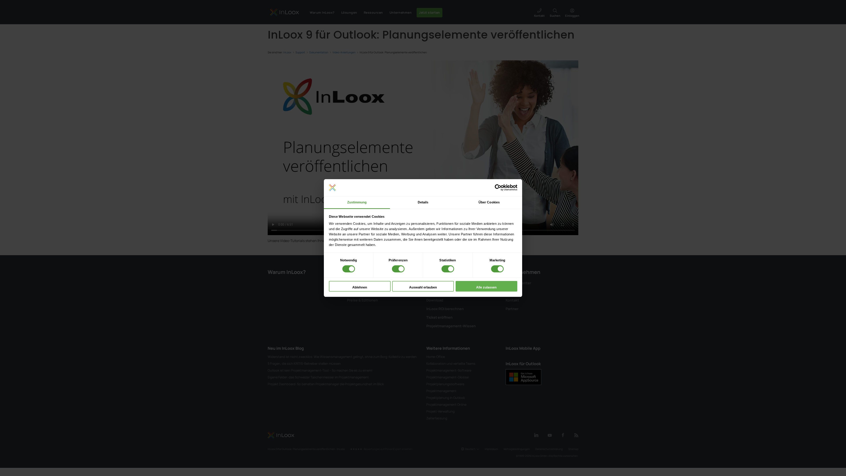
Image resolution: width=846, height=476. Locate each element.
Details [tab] (423, 202)
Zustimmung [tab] (357, 202)
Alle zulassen (486, 287)
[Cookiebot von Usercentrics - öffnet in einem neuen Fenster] (498, 187)
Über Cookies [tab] (489, 202)
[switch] (398, 268)
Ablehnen (359, 287)
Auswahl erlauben (423, 287)
